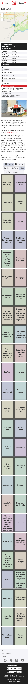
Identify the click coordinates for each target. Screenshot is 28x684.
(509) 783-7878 (15, 669)
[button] (14, 25)
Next (22, 168)
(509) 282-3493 (7, 49)
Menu (6, 3)
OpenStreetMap (19, 41)
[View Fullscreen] (2, 19)
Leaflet (12, 41)
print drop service (12, 132)
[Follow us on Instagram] (16, 660)
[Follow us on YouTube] (23, 660)
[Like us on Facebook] (5, 660)
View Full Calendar (9, 86)
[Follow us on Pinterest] (11, 660)
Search (21, 3)
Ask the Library (15, 672)
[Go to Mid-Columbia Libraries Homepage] (14, 3)
